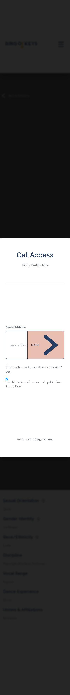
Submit (35, 344)
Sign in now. (45, 439)
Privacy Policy (34, 367)
